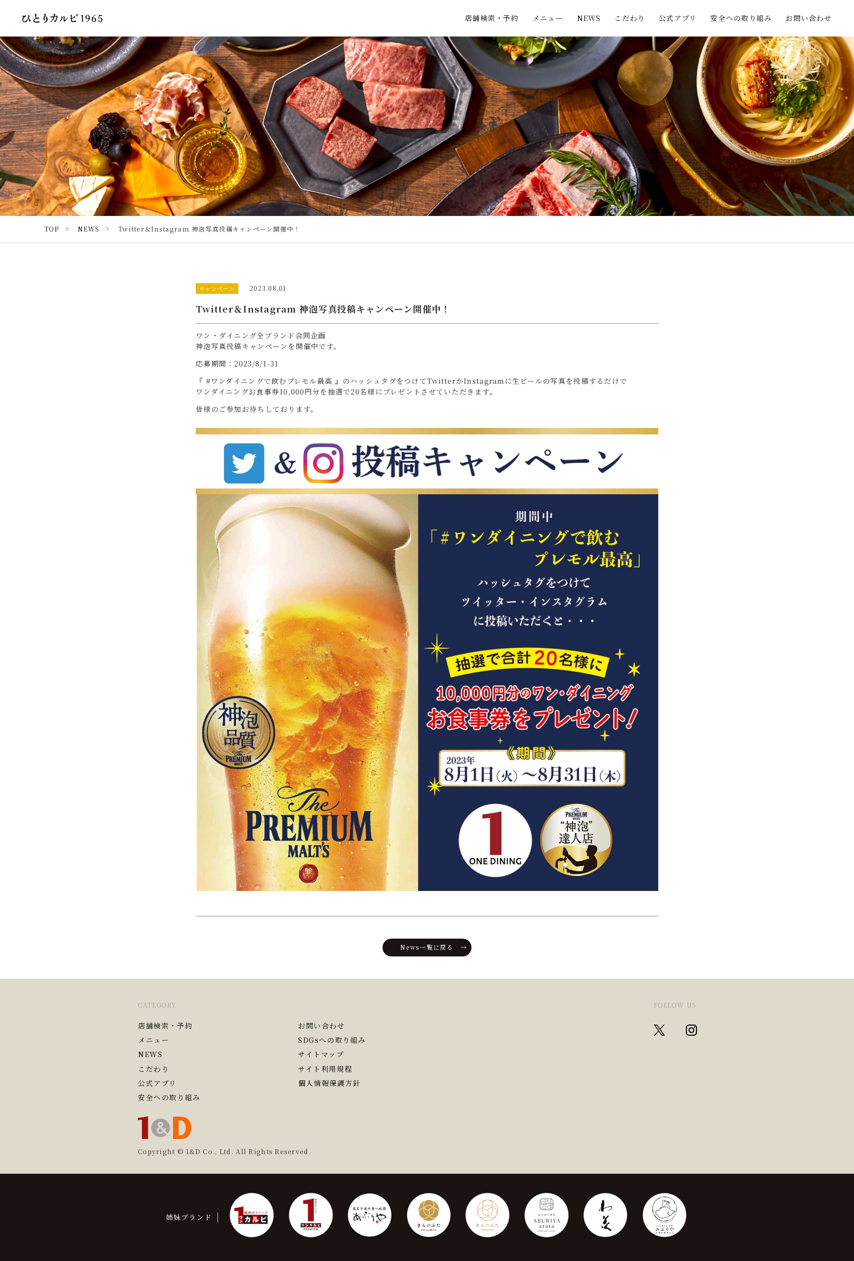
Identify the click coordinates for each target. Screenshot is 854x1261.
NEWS (589, 18)
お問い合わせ (809, 18)
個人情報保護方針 (329, 1083)
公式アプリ (678, 18)
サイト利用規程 (325, 1069)
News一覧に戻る (427, 947)
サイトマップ (321, 1054)
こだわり (629, 18)
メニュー (547, 18)
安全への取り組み (741, 18)
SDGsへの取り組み (332, 1040)
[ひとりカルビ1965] (62, 18)
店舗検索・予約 (492, 18)
